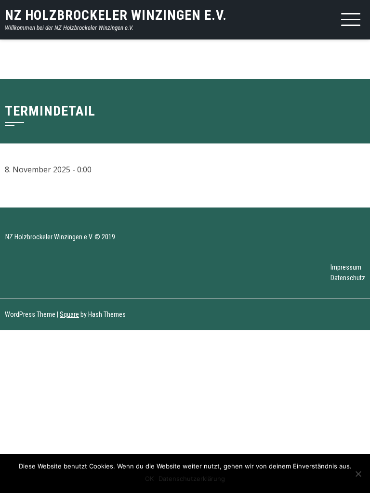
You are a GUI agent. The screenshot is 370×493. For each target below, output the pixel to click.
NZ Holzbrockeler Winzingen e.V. (116, 15)
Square (69, 314)
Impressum (345, 267)
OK (149, 478)
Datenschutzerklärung (192, 478)
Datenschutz (347, 278)
